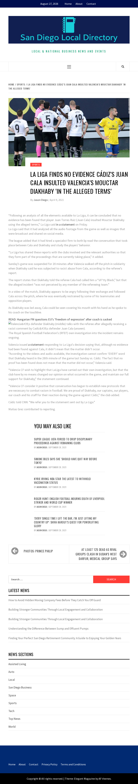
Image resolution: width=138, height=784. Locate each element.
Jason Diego (41, 200)
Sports (36, 164)
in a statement (65, 224)
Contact (91, 3)
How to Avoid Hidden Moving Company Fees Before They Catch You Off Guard (54, 600)
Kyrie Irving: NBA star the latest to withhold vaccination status (62, 481)
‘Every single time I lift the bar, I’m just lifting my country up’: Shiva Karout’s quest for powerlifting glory (66, 522)
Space (12, 695)
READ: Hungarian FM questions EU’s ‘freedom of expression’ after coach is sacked (60, 319)
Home (68, 3)
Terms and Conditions (73, 764)
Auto (11, 672)
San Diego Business (20, 687)
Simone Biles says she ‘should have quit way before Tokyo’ (65, 461)
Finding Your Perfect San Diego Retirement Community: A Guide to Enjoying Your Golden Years (64, 638)
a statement (36, 345)
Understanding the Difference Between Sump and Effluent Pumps (48, 628)
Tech (11, 711)
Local (11, 680)
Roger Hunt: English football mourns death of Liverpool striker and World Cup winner (69, 500)
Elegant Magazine (84, 778)
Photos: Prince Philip (38, 551)
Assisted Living (17, 664)
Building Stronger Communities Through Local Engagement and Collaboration (55, 609)
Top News (14, 719)
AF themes (105, 778)
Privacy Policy (49, 764)
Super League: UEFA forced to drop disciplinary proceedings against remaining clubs (63, 441)
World (12, 726)
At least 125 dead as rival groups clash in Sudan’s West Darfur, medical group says (96, 554)
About (79, 3)
